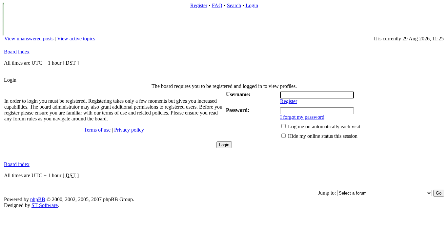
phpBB (37, 199)
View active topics (76, 38)
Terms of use (97, 130)
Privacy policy (129, 130)
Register (198, 5)
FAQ (217, 5)
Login (252, 5)
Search (234, 5)
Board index (17, 51)
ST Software (44, 205)
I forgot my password (302, 117)
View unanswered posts (28, 38)
